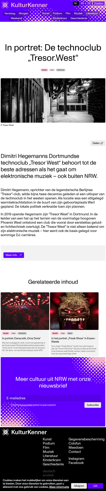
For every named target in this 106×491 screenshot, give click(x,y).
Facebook (76, 463)
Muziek (78, 13)
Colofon (75, 443)
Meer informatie (59, 487)
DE (89, 3)
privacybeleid (26, 405)
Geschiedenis (79, 18)
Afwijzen (79, 485)
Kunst (45, 13)
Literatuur (92, 13)
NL (75, 3)
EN (82, 3)
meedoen (76, 447)
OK (95, 485)
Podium (57, 13)
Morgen (23, 13)
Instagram (76, 459)
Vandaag (9, 13)
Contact (75, 452)
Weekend (16, 18)
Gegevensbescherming (87, 439)
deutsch (49, 471)
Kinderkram (60, 18)
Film (68, 13)
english (48, 475)
